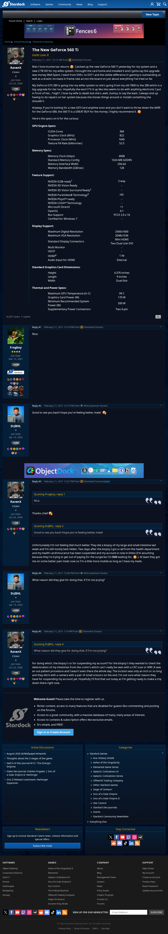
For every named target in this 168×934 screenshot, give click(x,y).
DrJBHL (16, 426)
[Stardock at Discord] (120, 843)
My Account (148, 872)
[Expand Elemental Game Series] (91, 767)
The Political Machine (58, 890)
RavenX (15, 68)
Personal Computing (43, 41)
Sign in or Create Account (53, 732)
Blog (90, 4)
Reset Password (150, 886)
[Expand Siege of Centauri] (91, 790)
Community (64, 4)
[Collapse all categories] (163, 752)
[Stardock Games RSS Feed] (137, 843)
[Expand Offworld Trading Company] (91, 781)
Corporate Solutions (12, 872)
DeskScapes (8, 886)
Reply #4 (36, 573)
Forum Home (15, 20)
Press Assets (103, 890)
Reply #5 (36, 631)
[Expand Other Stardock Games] (91, 785)
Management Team (106, 877)
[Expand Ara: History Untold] (91, 758)
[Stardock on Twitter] (111, 837)
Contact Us (102, 899)
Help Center (148, 868)
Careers (100, 881)
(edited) (106, 481)
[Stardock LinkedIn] (131, 843)
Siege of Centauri (56, 899)
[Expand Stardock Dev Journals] (91, 807)
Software (35, 4)
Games (49, 4)
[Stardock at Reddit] (114, 843)
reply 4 (59, 644)
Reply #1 (36, 327)
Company (103, 862)
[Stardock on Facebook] (117, 837)
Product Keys (148, 881)
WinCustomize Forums (96, 405)
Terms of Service (81, 928)
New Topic (152, 14)
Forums (101, 903)
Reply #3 (36, 481)
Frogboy (16, 347)
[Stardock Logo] (13, 4)
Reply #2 (36, 405)
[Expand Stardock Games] (88, 753)
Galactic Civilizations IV (59, 877)
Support (102, 4)
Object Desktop (10, 868)
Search (29, 20)
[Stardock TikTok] (125, 843)
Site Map (105, 928)
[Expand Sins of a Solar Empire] (91, 794)
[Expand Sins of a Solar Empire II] (91, 798)
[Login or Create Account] (152, 4)
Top (161, 327)
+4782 (16, 442)
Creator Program (105, 894)
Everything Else (21, 41)
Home (7, 41)
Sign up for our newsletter (90, 912)
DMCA (95, 928)
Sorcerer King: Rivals (58, 903)
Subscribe (156, 912)
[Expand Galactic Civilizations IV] (91, 772)
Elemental (53, 872)
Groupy (6, 894)
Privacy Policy (65, 928)
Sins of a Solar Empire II (59, 881)
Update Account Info (152, 890)
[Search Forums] (164, 4)
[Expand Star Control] (91, 803)
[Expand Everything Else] (88, 822)
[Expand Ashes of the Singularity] (91, 763)
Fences (6, 881)
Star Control (54, 886)
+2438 (16, 364)
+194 (15, 88)
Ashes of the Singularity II (60, 868)
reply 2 (59, 526)
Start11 (6, 877)
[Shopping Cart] (158, 4)
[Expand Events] (91, 812)
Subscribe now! (42, 846)
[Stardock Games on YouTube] (123, 837)
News (79, 4)
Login (39, 20)
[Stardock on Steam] (140, 837)
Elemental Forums (81, 59)
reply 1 (61, 494)
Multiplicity (8, 890)
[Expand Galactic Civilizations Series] (91, 776)
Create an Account (151, 877)
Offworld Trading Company (61, 894)
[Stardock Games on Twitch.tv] (128, 837)
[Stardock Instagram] (134, 837)
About (100, 868)
